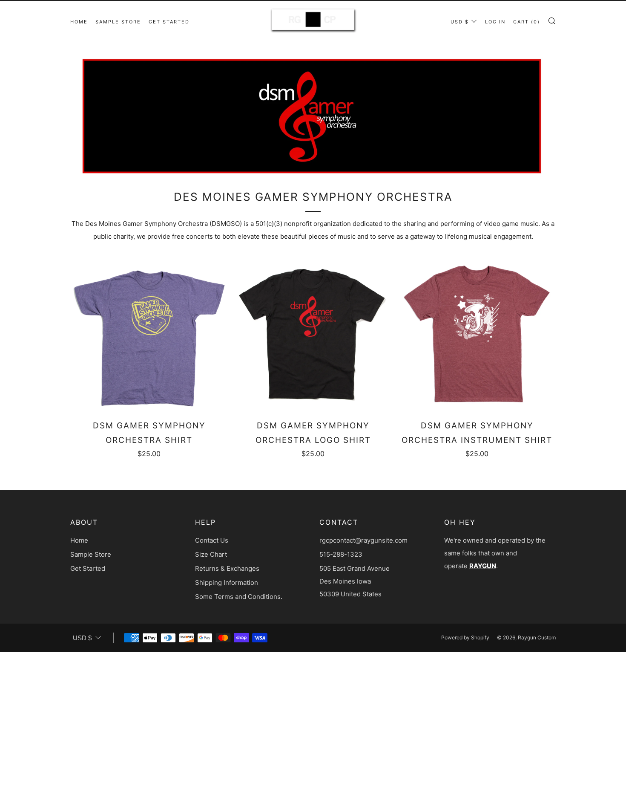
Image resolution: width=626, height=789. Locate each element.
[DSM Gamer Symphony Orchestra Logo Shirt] (313, 334)
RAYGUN (482, 566)
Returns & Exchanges (227, 568)
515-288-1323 (340, 554)
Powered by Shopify (465, 637)
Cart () (526, 22)
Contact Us (211, 540)
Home (79, 22)
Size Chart (211, 554)
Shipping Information (226, 582)
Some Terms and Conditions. (238, 596)
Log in (495, 22)
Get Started (169, 22)
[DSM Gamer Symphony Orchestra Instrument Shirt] (477, 334)
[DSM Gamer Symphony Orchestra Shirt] (149, 334)
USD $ (460, 22)
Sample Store (118, 22)
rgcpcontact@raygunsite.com (363, 540)
